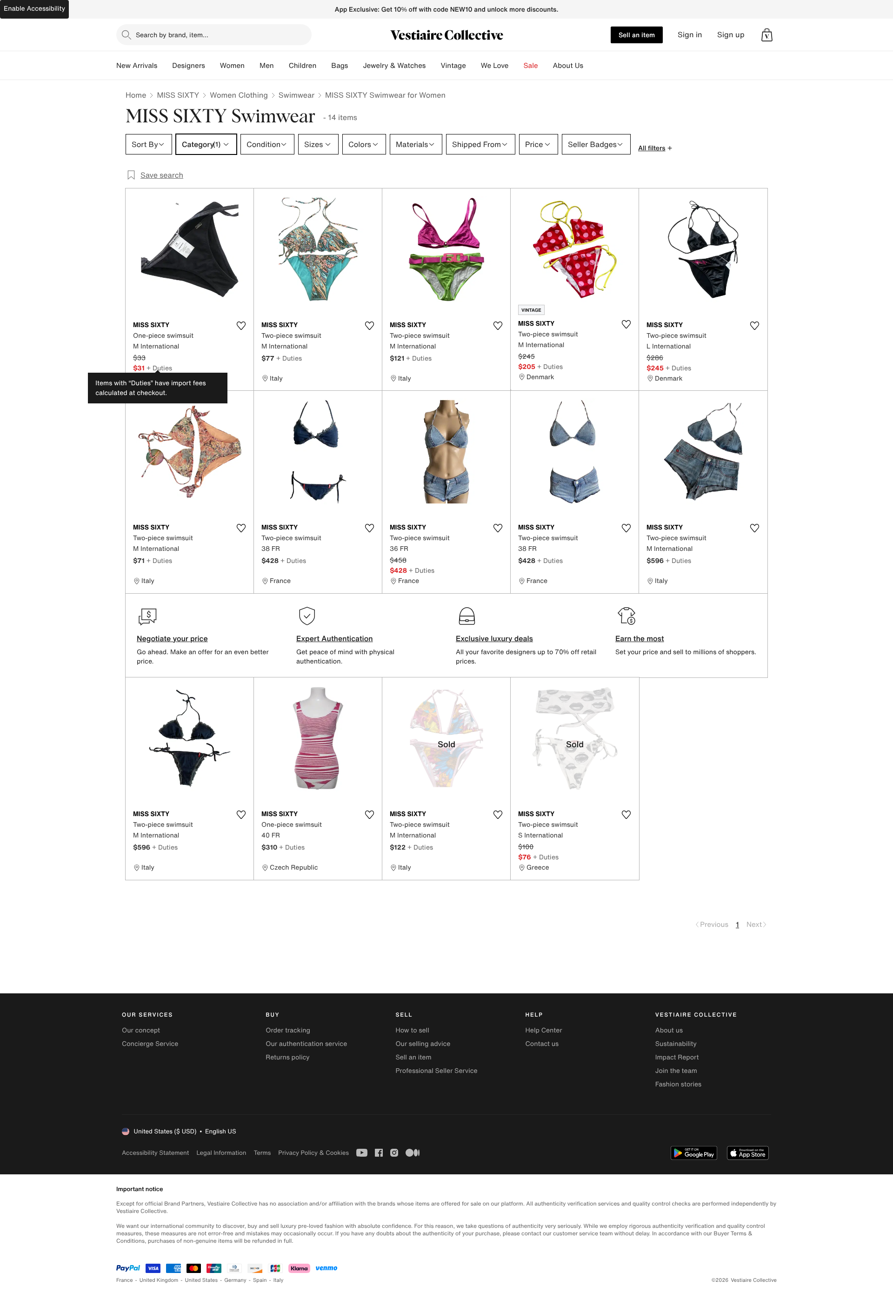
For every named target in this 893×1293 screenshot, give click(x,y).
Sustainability (676, 1044)
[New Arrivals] (164, 65)
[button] (766, 34)
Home (136, 94)
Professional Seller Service (436, 1071)
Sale (531, 65)
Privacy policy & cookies (313, 1152)
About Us (568, 65)
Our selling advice (422, 1044)
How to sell (412, 1030)
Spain (260, 1280)
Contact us (542, 1044)
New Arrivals (136, 65)
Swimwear (296, 94)
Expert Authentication (334, 638)
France (124, 1280)
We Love (495, 65)
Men (267, 65)
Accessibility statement (155, 1152)
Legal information (221, 1152)
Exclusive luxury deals (494, 638)
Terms (262, 1152)
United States (201, 1280)
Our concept (141, 1030)
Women (232, 65)
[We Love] (516, 65)
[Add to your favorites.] (241, 325)
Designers (188, 65)
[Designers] (212, 65)
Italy (278, 1280)
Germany (235, 1280)
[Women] (252, 65)
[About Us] (590, 65)
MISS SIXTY (178, 94)
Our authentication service (306, 1044)
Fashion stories (678, 1084)
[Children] (323, 65)
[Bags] (355, 65)
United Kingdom (159, 1280)
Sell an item (637, 35)
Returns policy (287, 1057)
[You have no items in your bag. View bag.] (766, 34)
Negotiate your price (172, 638)
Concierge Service (150, 1044)
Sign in (690, 35)
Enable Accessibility (34, 8)
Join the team (676, 1071)
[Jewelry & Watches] (433, 65)
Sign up (731, 35)
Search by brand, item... (172, 35)
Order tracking (288, 1030)
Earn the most (639, 638)
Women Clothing (239, 94)
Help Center (544, 1030)
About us (669, 1030)
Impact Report (677, 1057)
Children (303, 65)
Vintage (453, 65)
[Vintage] (473, 65)
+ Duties (159, 368)
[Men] (281, 65)
